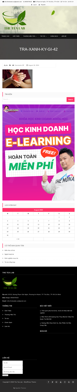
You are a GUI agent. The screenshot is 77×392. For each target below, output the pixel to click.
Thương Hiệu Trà (29, 36)
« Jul (18, 239)
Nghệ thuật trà (9, 254)
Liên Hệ (64, 36)
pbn (6, 65)
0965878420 (28, 1)
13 (38, 224)
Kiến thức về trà (10, 250)
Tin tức (7, 318)
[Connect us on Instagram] (64, 382)
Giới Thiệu (16, 36)
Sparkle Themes (20, 388)
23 (69, 228)
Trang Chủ (5, 36)
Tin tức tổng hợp (10, 262)
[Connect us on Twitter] (52, 382)
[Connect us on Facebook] (48, 382)
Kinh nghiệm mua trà (11, 258)
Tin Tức (42, 36)
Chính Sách (54, 36)
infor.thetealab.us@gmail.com (13, 1)
